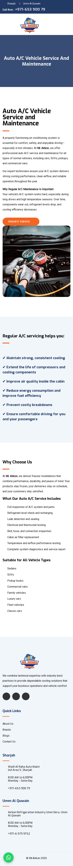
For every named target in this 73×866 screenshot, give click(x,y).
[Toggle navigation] (66, 24)
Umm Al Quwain (31, 3)
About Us (8, 723)
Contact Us (9, 741)
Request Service (19, 221)
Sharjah (11, 3)
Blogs (6, 735)
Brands (7, 729)
